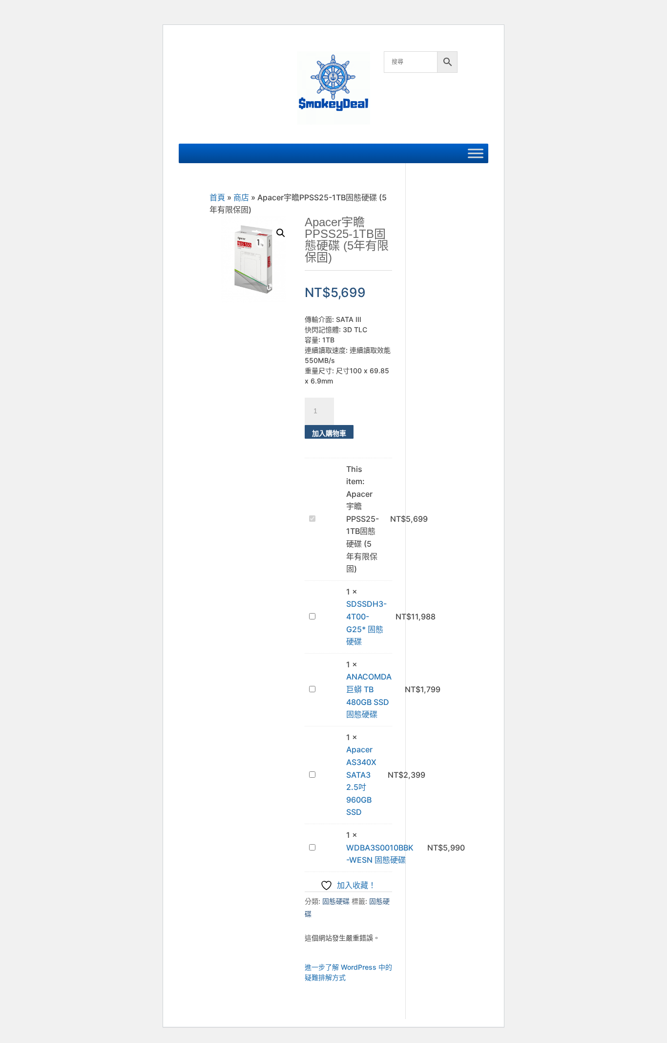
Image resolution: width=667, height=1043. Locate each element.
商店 (241, 197)
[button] (281, 233)
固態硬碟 (336, 901)
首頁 (217, 197)
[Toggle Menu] (475, 153)
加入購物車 (329, 433)
